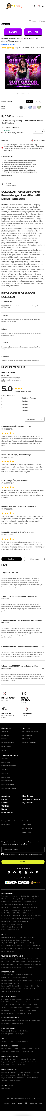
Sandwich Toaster (7, 1013)
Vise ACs (4, 896)
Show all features (6, 176)
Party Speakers (6, 746)
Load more (11, 559)
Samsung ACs (6, 904)
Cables (37, 1049)
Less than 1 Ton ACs (30, 907)
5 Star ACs (15, 918)
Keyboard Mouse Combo (27, 1059)
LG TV (34, 937)
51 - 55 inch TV (20, 948)
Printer (26, 1075)
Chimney (28, 999)
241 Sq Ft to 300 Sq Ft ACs (10, 930)
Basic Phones (27, 1049)
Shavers (14, 1031)
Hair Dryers (20, 1034)
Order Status (7, 812)
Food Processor (28, 1002)
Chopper (37, 999)
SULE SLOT (4, 773)
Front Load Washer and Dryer (11, 986)
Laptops (4, 739)
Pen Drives (5, 1065)
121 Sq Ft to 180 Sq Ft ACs (10, 924)
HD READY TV (6, 946)
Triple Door (5, 991)
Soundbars (37, 964)
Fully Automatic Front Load (10, 983)
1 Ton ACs (4, 910)
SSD (13, 1065)
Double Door (28, 989)
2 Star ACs (26, 916)
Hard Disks (21, 1065)
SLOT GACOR (5, 762)
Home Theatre (6, 967)
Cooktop (16, 1002)
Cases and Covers (28, 1051)
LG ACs (34, 896)
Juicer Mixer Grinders (16, 1007)
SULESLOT (5, 205)
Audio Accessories (34, 962)
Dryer (26, 986)
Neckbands (24, 1021)
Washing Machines (7, 742)
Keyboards (13, 1059)
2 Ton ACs (16, 913)
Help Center (27, 796)
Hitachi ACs (16, 902)
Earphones (5, 1023)
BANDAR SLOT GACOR (8, 766)
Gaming (3, 750)
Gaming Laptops (25, 1072)
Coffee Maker (5, 1002)
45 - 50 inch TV (6, 948)
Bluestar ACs (5, 899)
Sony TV (4, 940)
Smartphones (6, 1049)
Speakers (17, 967)
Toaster (21, 1010)
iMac (19, 1075)
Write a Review (34, 559)
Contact (4, 806)
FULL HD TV (20, 943)
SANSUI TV (5, 937)
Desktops (37, 1072)
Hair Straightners (7, 1034)
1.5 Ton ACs (27, 910)
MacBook (13, 1072)
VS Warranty (26, 739)
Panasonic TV (15, 940)
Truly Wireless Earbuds (9, 1021)
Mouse (3, 1059)
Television (4, 731)
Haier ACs (17, 904)
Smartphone (5, 735)
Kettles (36, 1007)
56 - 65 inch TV (33, 948)
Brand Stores (26, 821)
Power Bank (15, 1051)
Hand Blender (15, 1005)
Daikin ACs (25, 896)
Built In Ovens (16, 999)
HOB (35, 1005)
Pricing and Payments (8, 821)
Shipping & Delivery (31, 799)
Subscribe (23, 862)
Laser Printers (19, 1078)
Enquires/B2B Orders (29, 742)
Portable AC (5, 977)
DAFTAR (33, 31)
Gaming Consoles (7, 964)
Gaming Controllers (23, 964)
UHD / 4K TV (33, 959)
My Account (27, 803)
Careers (4, 799)
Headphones (35, 1021)
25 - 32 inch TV (19, 946)
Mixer (30, 1013)
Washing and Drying (20, 977)
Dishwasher (35, 986)
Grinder (28, 1007)
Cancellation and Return (30, 731)
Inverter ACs (5, 921)
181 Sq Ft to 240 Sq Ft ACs (10, 927)
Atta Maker (5, 999)
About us (5, 796)
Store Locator (5, 825)
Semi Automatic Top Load (31, 980)
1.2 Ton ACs (16, 910)
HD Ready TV (14, 959)
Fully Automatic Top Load (10, 980)
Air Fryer (4, 1005)
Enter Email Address (11, 850)
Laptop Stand (24, 1062)
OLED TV (26, 940)
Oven (13, 1010)
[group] (29, 101)
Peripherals (36, 1062)
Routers (18, 1080)
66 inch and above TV (9, 951)
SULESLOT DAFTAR (7, 784)
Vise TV (14, 937)
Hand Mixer (27, 1005)
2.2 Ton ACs (27, 913)
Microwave (5, 1010)
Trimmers (4, 1031)
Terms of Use (26, 825)
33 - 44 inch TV (32, 946)
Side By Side (16, 991)
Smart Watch (5, 1088)
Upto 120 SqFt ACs (19, 921)
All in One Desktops (8, 1075)
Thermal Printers (7, 1080)
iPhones (16, 1049)
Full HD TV (5, 962)
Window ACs (15, 907)
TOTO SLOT (5, 769)
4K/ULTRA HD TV (7, 943)
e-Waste (4, 803)
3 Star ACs (37, 916)
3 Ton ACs (16, 916)
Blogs (4, 809)
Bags (3, 1062)
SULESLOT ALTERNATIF (8, 788)
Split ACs (4, 907)
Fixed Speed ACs (28, 918)
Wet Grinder (21, 1013)
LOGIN (13, 31)
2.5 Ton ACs (5, 916)
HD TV (29, 943)
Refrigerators (5, 989)
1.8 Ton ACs (5, 913)
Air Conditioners (7, 975)
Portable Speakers (18, 1023)
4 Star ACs (5, 918)
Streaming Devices (18, 962)
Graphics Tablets (22, 1041)
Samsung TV (24, 937)
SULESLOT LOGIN (6, 781)
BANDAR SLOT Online (8, 44)
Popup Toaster (32, 1010)
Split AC (18, 975)
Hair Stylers (24, 1031)
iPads (12, 1041)
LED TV (3, 959)
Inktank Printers (32, 1078)
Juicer (3, 1007)
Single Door (17, 989)
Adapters (4, 1051)
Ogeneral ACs (28, 904)
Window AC (28, 975)
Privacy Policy (26, 832)
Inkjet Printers (6, 1078)
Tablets (3, 1041)
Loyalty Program (27, 735)
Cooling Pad (12, 1062)
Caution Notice (27, 828)
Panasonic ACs (29, 902)
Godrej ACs (17, 899)
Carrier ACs (5, 902)
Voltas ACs (14, 896)
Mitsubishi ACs (29, 899)
